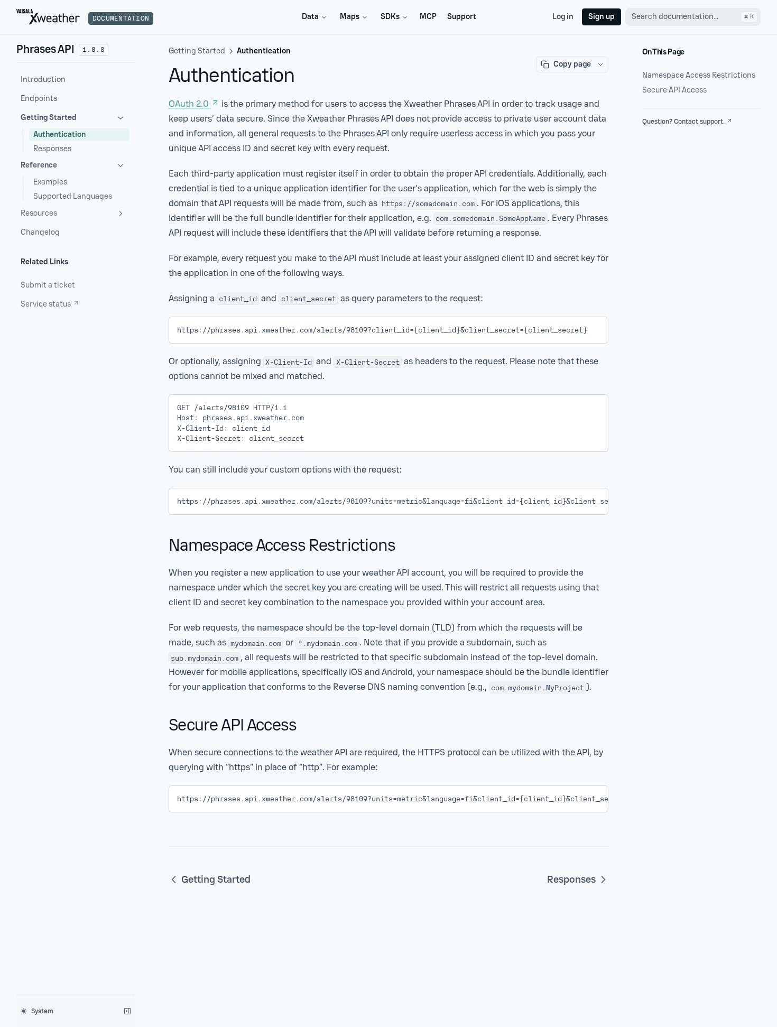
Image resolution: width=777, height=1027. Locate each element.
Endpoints (39, 99)
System (42, 1011)
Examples (50, 182)
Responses (52, 149)
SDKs (390, 17)
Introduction (43, 80)
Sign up (601, 17)
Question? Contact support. (683, 121)
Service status (46, 304)
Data (310, 17)
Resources (39, 213)
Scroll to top (660, 134)
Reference (39, 165)
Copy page (572, 64)
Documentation (120, 18)
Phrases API (45, 49)
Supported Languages (72, 196)
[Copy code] (592, 328)
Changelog (40, 232)
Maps (349, 17)
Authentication (59, 134)
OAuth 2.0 (189, 103)
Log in (563, 17)
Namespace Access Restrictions (698, 75)
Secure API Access (674, 90)
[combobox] (693, 17)
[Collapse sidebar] (127, 1011)
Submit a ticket (48, 285)
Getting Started (49, 118)
